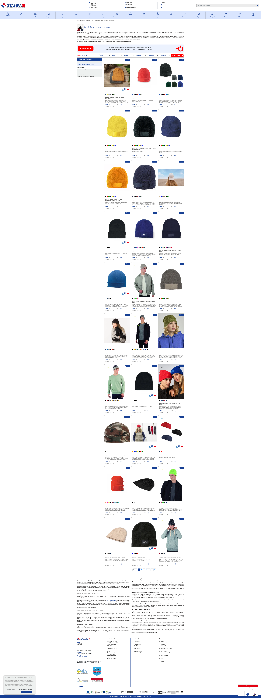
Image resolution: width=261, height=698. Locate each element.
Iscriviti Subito (130, 365)
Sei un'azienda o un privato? (123, 351)
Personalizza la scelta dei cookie (25, 689)
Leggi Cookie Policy (11, 689)
